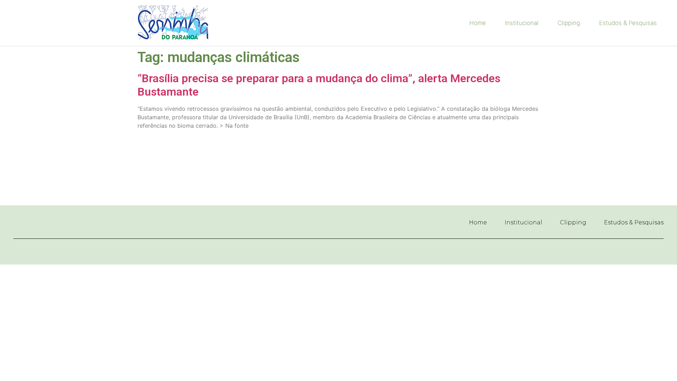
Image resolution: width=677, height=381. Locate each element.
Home (477, 22)
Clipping (568, 22)
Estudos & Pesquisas (628, 22)
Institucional (521, 22)
